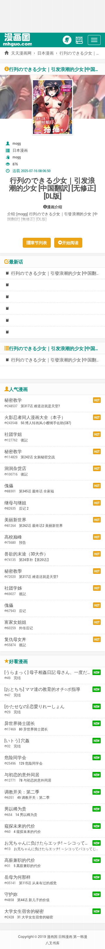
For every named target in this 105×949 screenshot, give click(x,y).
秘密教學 (13, 571)
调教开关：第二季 (21, 792)
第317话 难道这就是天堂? (40, 405)
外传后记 (26, 627)
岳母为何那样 (17, 877)
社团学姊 (13, 588)
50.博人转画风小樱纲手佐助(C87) (46, 422)
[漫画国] (19, 39)
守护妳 (11, 894)
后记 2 (24, 508)
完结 (17, 677)
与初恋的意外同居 (21, 774)
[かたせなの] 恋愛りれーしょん (34, 706)
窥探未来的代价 (19, 826)
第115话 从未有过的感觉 (38, 882)
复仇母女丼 (15, 639)
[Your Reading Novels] (79, 39)
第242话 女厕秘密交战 (38, 457)
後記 (24, 440)
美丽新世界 (15, 519)
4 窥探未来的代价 (27, 831)
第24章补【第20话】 (34, 559)
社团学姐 (13, 434)
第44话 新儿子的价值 (33, 899)
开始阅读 (70, 242)
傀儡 (8, 485)
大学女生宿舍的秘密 (24, 911)
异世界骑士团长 (19, 723)
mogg (17, 143)
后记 (22, 610)
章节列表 (39, 242)
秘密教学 (13, 400)
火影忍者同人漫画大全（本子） (35, 417)
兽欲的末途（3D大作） (26, 554)
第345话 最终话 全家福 (36, 491)
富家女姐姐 (15, 622)
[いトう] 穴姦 (16, 740)
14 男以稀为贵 (26, 814)
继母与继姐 (15, 503)
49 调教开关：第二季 (33, 797)
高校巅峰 (13, 537)
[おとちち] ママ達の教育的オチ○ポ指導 (42, 689)
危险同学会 (15, 757)
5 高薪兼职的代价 (27, 865)
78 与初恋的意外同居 (35, 780)
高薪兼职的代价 (19, 860)
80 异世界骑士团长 (33, 729)
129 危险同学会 (31, 763)
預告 (22, 542)
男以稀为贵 (15, 809)
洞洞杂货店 (15, 468)
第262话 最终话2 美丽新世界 (41, 525)
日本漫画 (45, 53)
